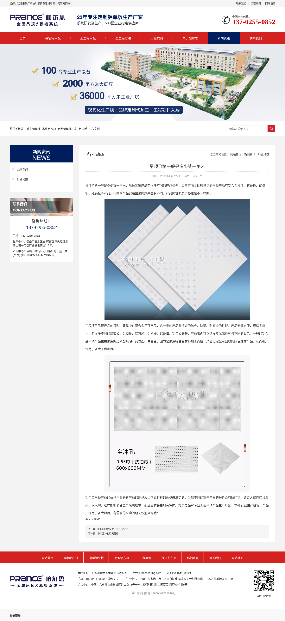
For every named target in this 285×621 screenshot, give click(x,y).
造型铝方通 (123, 38)
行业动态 (22, 179)
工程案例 (256, 3)
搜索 (271, 128)
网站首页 (235, 154)
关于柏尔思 (190, 38)
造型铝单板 (88, 38)
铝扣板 (83, 129)
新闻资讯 (224, 38)
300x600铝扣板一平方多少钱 (113, 528)
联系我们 (241, 3)
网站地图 (270, 3)
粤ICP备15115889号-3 (180, 573)
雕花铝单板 (33, 129)
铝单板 (176, 333)
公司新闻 (22, 169)
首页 (22, 38)
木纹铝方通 (49, 129)
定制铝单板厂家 (67, 129)
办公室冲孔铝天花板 (108, 533)
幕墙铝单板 (53, 38)
